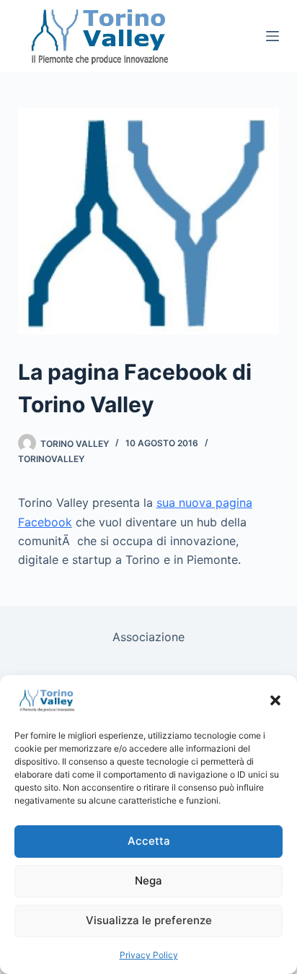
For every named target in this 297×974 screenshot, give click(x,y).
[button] (275, 700)
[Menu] (272, 36)
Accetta (149, 841)
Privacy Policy (149, 954)
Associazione (148, 637)
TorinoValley (51, 458)
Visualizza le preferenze (149, 920)
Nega (148, 880)
